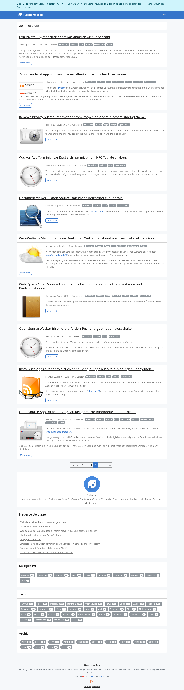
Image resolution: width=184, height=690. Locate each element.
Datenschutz (96, 687)
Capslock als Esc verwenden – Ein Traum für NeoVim (46, 552)
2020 (82, 642)
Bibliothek (116, 296)
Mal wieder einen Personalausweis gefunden (43, 522)
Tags (29, 25)
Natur (110, 604)
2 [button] (82, 465)
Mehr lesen (25, 62)
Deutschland (118, 82)
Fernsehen (138, 82)
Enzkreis (153, 604)
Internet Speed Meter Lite (59, 431)
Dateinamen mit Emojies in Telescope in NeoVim (44, 548)
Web (76, 575)
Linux (89, 575)
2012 (53, 647)
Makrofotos (61, 619)
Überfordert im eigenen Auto (35, 526)
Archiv (23, 633)
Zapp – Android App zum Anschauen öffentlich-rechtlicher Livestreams (72, 74)
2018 (110, 642)
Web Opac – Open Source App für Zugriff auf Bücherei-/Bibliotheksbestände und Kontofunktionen (80, 286)
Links (24, 580)
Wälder (103, 614)
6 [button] (100, 465)
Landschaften (86, 614)
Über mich (93, 502)
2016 (139, 642)
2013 (39, 647)
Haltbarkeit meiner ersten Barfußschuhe (40, 535)
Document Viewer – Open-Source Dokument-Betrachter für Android (71, 198)
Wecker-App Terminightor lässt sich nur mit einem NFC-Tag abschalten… (74, 157)
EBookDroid (97, 211)
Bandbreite (125, 419)
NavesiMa (152, 575)
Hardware (45, 609)
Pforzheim (74, 604)
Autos (138, 604)
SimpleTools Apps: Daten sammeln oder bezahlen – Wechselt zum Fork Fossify (60, 543)
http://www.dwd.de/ (55, 254)
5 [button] (95, 465)
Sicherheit (116, 609)
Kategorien (27, 565)
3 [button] (86, 465)
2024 (26, 642)
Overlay (62, 423)
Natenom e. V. (56, 3)
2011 (66, 647)
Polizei (39, 614)
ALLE (76, 619)
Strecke (53, 614)
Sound (109, 44)
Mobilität (27, 575)
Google (116, 377)
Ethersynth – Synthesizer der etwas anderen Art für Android (64, 36)
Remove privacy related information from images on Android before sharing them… (82, 117)
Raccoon (93, 391)
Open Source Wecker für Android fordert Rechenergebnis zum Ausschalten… (77, 328)
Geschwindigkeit (147, 419)
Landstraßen (42, 619)
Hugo (89, 609)
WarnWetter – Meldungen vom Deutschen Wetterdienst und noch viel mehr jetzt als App (86, 238)
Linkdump (120, 575)
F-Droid (89, 44)
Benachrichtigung (118, 246)
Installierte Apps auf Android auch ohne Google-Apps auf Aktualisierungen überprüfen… (86, 369)
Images (114, 125)
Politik (25, 614)
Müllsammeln (147, 609)
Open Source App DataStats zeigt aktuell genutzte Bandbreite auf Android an (77, 411)
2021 (68, 642)
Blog (21, 25)
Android (65, 44)
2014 (26, 647)
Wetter (143, 246)
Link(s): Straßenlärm (30, 539)
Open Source (99, 44)
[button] (72, 465)
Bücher (125, 296)
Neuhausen (138, 614)
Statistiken (28, 609)
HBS (102, 676)
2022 (53, 642)
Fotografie (44, 575)
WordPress (119, 614)
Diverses (61, 575)
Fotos (41, 604)
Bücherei (134, 296)
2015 (153, 642)
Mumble (136, 575)
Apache (109, 419)
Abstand (68, 614)
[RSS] (92, 682)
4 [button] (91, 465)
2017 (125, 642)
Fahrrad (26, 604)
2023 (39, 642)
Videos (25, 619)
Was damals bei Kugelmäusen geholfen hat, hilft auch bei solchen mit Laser (58, 530)
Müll (101, 609)
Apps (81, 44)
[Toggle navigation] (164, 15)
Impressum (87, 687)
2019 (96, 642)
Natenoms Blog (33, 15)
